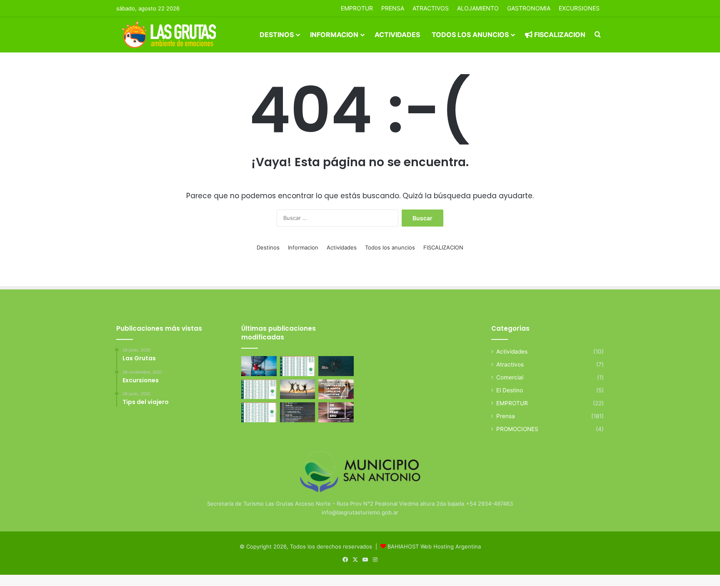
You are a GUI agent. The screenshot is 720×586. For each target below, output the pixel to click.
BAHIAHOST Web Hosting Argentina (434, 546)
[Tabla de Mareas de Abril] (259, 389)
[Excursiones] (297, 389)
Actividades (397, 34)
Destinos (277, 34)
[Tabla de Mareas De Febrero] (259, 412)
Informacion (334, 34)
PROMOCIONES (517, 429)
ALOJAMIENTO (478, 8)
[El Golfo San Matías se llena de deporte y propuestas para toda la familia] (336, 412)
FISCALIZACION (558, 34)
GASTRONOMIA (528, 8)
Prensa (505, 416)
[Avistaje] (336, 366)
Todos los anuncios (470, 34)
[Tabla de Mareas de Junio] (297, 366)
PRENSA (392, 8)
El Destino (509, 390)
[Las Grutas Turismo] (171, 34)
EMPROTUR (357, 8)
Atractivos (430, 8)
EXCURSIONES (579, 8)
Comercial (509, 377)
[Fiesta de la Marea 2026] (336, 389)
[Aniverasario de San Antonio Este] (297, 412)
